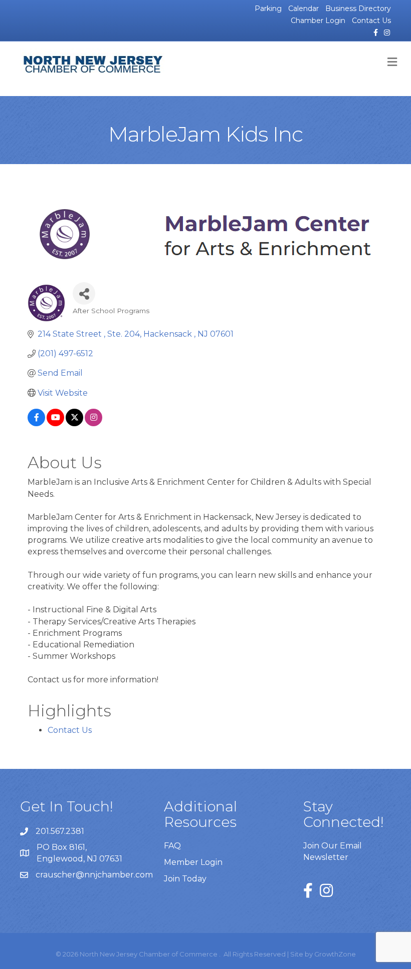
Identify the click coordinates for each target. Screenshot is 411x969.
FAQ (172, 845)
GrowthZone (335, 954)
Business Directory (358, 8)
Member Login (193, 862)
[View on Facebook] (36, 423)
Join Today (185, 878)
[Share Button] (84, 293)
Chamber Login (318, 20)
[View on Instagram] (93, 423)
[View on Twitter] (74, 423)
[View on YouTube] (55, 423)
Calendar (303, 8)
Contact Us (371, 20)
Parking (268, 8)
